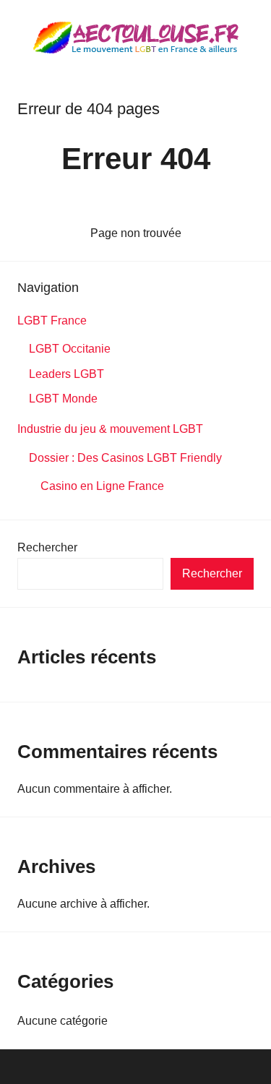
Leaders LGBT (66, 374)
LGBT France (52, 320)
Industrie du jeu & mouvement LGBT (110, 429)
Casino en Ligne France (103, 486)
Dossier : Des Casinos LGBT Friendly (125, 458)
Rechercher (47, 547)
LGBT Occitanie (70, 349)
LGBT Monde (63, 398)
